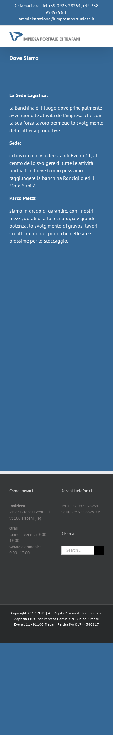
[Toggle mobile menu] (101, 35)
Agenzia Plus (24, 618)
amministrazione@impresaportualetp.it (56, 19)
